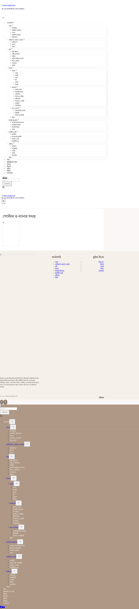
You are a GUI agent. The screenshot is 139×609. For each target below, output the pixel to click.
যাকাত (16, 82)
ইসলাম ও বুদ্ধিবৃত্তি (19, 115)
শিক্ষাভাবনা (14, 37)
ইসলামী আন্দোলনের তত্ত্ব (18, 122)
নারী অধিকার (15, 52)
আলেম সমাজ (18, 89)
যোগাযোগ (10, 173)
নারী (56, 266)
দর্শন (8, 160)
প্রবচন (13, 46)
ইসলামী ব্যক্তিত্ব (15, 127)
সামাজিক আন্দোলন (16, 30)
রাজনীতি (14, 134)
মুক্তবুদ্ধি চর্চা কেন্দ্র (12, 162)
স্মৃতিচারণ (14, 146)
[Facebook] (3, 178)
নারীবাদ (14, 56)
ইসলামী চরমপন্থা (19, 92)
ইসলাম (57, 269)
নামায (16, 73)
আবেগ (13, 44)
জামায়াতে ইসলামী (16, 125)
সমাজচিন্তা (14, 28)
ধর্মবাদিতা (17, 103)
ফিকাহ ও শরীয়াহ (19, 96)
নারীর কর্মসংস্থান (16, 54)
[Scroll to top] (1, 402)
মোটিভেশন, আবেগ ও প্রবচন (62, 264)
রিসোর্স (9, 166)
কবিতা (13, 153)
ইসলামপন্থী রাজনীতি (17, 136)
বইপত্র (9, 164)
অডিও (8, 168)
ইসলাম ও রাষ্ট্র (15, 139)
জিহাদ (16, 84)
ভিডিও (9, 171)
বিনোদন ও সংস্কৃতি (19, 101)
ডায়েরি (13, 151)
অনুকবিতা (14, 155)
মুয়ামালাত (13, 503)
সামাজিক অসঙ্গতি (16, 35)
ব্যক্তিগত (57, 275)
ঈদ (16, 80)
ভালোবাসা (14, 63)
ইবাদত (12, 484)
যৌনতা (13, 65)
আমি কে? (101, 262)
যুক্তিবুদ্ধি (17, 113)
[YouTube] (6, 178)
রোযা (16, 77)
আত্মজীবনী (14, 148)
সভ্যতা (13, 32)
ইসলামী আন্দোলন (59, 271)
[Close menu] (0, 406)
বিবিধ (13, 117)
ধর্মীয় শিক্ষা (17, 98)
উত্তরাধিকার (18, 105)
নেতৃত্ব (13, 129)
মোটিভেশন (14, 42)
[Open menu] (3, 201)
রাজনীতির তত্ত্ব (15, 141)
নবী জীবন (17, 94)
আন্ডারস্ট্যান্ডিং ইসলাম (20, 110)
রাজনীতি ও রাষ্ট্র (59, 273)
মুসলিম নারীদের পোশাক (18, 58)
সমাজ (56, 262)
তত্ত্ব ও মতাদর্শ (14, 527)
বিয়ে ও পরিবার (15, 61)
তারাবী (16, 75)
